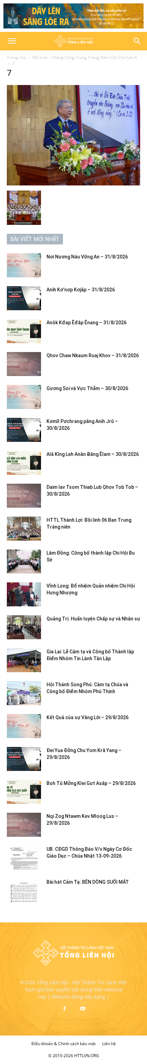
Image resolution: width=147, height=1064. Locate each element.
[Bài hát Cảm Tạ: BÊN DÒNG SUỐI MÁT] (24, 891)
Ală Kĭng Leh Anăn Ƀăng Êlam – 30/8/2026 (92, 454)
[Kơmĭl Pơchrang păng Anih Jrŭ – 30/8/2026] (24, 430)
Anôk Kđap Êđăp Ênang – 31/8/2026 (86, 322)
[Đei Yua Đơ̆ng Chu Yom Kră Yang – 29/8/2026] (24, 759)
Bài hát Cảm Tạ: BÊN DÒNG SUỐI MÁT (87, 882)
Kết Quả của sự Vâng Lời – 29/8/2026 (87, 717)
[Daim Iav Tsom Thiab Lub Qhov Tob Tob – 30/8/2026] (24, 496)
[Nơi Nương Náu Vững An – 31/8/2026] (24, 265)
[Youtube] (83, 1009)
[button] (12, 41)
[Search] (137, 41)
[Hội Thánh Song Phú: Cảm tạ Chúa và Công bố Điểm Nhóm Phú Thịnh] (24, 693)
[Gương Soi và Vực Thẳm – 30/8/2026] (24, 397)
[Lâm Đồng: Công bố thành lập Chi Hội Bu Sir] (24, 561)
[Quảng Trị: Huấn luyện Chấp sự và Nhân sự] (24, 627)
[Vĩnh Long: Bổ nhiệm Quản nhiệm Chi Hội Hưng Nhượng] (24, 594)
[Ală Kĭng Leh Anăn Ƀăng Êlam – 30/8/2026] (24, 463)
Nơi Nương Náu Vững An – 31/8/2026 (87, 256)
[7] (73, 183)
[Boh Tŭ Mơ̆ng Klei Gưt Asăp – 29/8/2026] (24, 792)
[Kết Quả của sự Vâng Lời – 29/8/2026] (24, 726)
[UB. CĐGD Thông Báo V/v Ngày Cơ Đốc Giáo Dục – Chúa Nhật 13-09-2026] (24, 858)
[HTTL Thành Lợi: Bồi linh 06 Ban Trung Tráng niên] (24, 529)
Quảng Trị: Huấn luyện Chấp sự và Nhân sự (93, 618)
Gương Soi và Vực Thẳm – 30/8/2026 (87, 388)
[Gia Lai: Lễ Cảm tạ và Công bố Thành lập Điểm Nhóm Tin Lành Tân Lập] (24, 660)
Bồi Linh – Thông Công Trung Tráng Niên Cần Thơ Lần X (84, 57)
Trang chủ (16, 57)
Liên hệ (109, 1044)
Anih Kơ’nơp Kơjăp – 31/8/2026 (80, 289)
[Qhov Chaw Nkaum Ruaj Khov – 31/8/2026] (24, 364)
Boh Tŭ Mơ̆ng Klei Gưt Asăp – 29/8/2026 (91, 783)
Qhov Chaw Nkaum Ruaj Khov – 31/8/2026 (92, 355)
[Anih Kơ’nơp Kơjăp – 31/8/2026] (24, 298)
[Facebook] (64, 1009)
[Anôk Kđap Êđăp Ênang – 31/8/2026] (24, 331)
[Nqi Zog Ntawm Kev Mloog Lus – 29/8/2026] (24, 825)
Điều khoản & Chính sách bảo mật (63, 1044)
